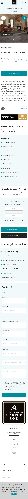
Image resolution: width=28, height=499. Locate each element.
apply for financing (13, 235)
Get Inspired (7, 470)
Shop (4, 464)
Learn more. (19, 491)
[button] (20, 2)
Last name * (5, 306)
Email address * (5, 339)
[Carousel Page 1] (11, 39)
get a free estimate (13, 229)
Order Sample (13, 73)
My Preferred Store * (7, 358)
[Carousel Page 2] (13, 39)
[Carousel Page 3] (15, 39)
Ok (14, 493)
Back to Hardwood (8, 47)
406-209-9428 (14, 11)
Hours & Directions (14, 435)
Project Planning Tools (18, 60)
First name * (5, 297)
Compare (22, 108)
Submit (14, 395)
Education (6, 477)
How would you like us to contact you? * (12, 321)
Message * (4, 367)
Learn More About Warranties (8, 277)
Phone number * (6, 330)
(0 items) (25, 2)
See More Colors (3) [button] (7, 34)
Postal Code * (5, 349)
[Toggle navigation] (2, 3)
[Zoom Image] (3, 18)
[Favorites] (22, 2)
